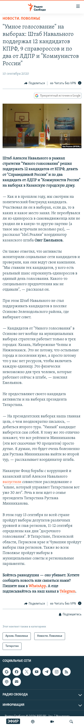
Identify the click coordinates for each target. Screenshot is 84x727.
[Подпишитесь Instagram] (56, 672)
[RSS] (66, 672)
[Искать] (71, 721)
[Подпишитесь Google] (7, 672)
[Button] (34, 83)
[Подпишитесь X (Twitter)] (27, 672)
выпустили (12, 482)
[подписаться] (16, 682)
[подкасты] (32, 721)
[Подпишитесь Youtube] (37, 672)
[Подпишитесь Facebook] (16, 672)
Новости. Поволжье (21, 19)
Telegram (67, 592)
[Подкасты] (7, 682)
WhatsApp (37, 586)
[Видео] (52, 721)
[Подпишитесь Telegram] (46, 672)
